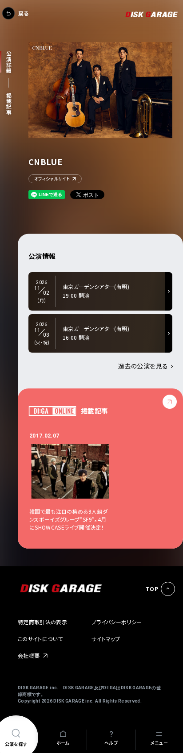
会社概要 (29, 655)
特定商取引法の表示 (42, 622)
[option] (75, 481)
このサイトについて (40, 638)
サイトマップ (106, 638)
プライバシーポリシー (117, 622)
